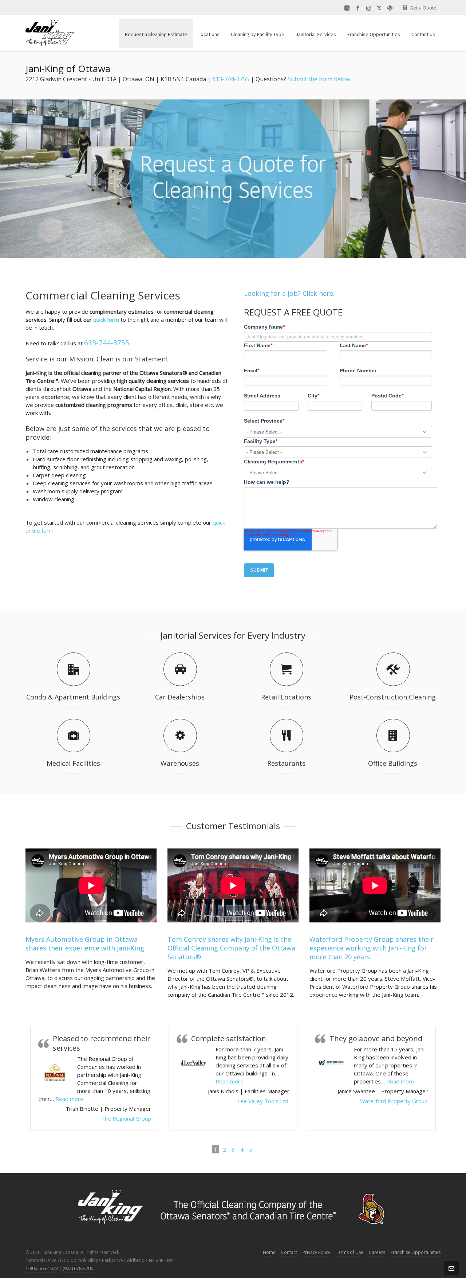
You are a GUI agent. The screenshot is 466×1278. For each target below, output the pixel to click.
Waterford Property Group (394, 1101)
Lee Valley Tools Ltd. (263, 1101)
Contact (289, 1252)
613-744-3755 (230, 79)
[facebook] (359, 8)
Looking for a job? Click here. (289, 293)
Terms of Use (349, 1252)
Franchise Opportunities (416, 1252)
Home (269, 1252)
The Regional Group (126, 1118)
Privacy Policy (316, 1252)
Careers (377, 1252)
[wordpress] (391, 8)
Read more (69, 1098)
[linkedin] (348, 8)
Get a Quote (423, 7)
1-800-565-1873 (41, 1268)
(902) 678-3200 (78, 1268)
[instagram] (369, 8)
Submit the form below (319, 79)
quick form (106, 319)
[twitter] (380, 8)
